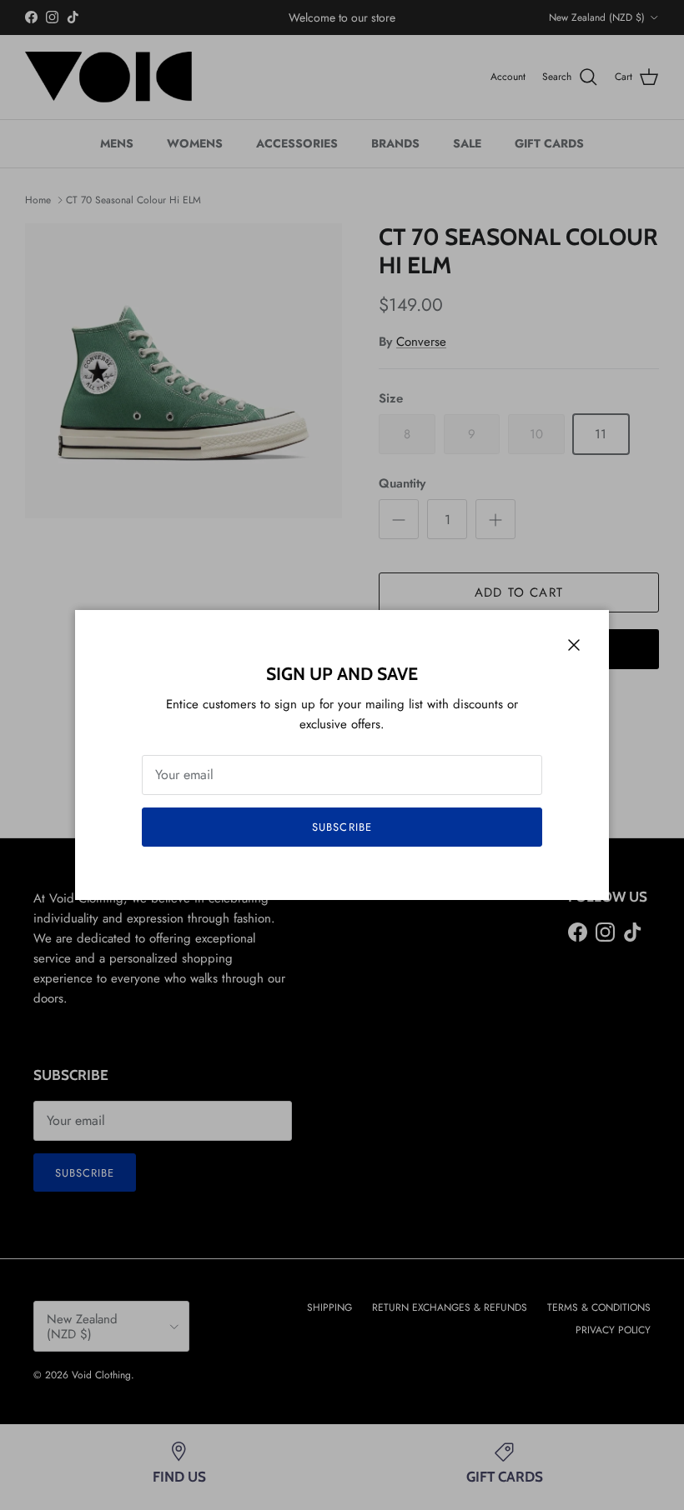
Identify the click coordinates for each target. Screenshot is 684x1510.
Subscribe (341, 827)
